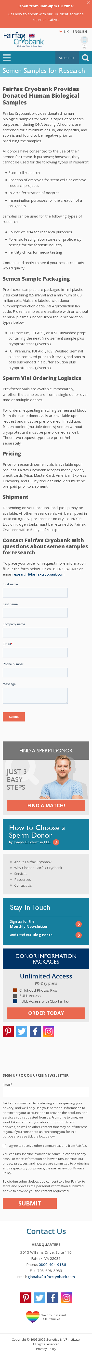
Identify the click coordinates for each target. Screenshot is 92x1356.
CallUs (84, 46)
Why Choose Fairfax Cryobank (38, 867)
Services (20, 873)
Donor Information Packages (46, 959)
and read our (31, 934)
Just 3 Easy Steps (17, 779)
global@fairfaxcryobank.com (51, 1276)
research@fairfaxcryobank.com (39, 574)
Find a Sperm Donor (46, 751)
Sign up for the (29, 924)
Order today (46, 1013)
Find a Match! (46, 805)
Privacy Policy (46, 1349)
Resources (22, 879)
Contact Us (23, 885)
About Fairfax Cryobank (33, 862)
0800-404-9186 (52, 1264)
